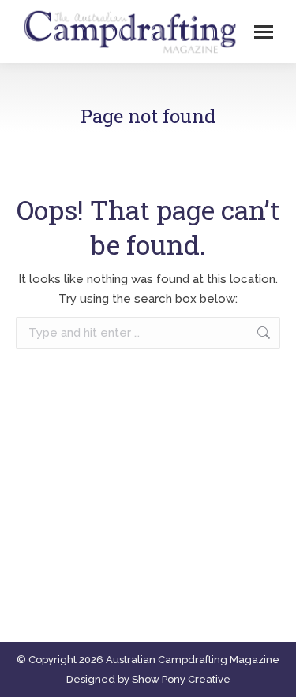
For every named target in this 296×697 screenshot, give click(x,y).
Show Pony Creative (181, 679)
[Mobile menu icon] (263, 32)
